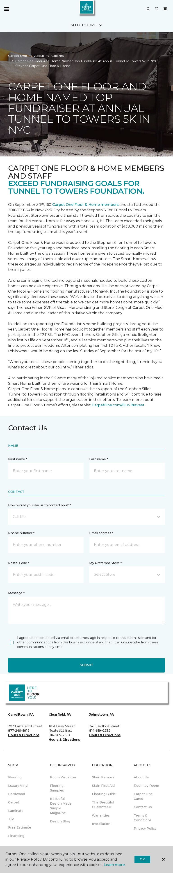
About (39, 56)
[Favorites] (156, 9)
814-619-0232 (99, 731)
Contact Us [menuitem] (143, 807)
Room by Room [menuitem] (146, 786)
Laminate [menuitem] (15, 811)
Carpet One (17, 56)
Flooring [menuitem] (15, 777)
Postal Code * (18, 563)
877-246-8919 (19, 731)
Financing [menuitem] (16, 836)
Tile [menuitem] (11, 819)
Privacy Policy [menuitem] (145, 828)
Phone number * (21, 533)
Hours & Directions (23, 735)
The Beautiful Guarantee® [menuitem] (103, 804)
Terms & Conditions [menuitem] (143, 817)
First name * (17, 459)
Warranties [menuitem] (101, 815)
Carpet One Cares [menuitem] (143, 796)
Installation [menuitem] (101, 824)
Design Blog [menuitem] (60, 821)
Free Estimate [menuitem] (19, 827)
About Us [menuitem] (141, 777)
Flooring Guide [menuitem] (104, 794)
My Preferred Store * (105, 563)
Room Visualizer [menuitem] (63, 777)
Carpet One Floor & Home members (85, 205)
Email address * (101, 533)
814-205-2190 (59, 735)
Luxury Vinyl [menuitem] (18, 786)
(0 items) (165, 8)
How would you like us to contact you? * (39, 505)
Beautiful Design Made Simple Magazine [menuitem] (61, 806)
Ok (142, 859)
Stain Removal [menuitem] (103, 777)
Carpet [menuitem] (13, 802)
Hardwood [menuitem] (16, 794)
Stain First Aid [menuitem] (103, 786)
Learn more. (114, 865)
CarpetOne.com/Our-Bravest (118, 405)
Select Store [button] (83, 25)
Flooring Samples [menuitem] (57, 788)
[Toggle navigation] (6, 9)
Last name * (98, 459)
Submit (86, 665)
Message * (16, 593)
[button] (148, 9)
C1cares (57, 56)
